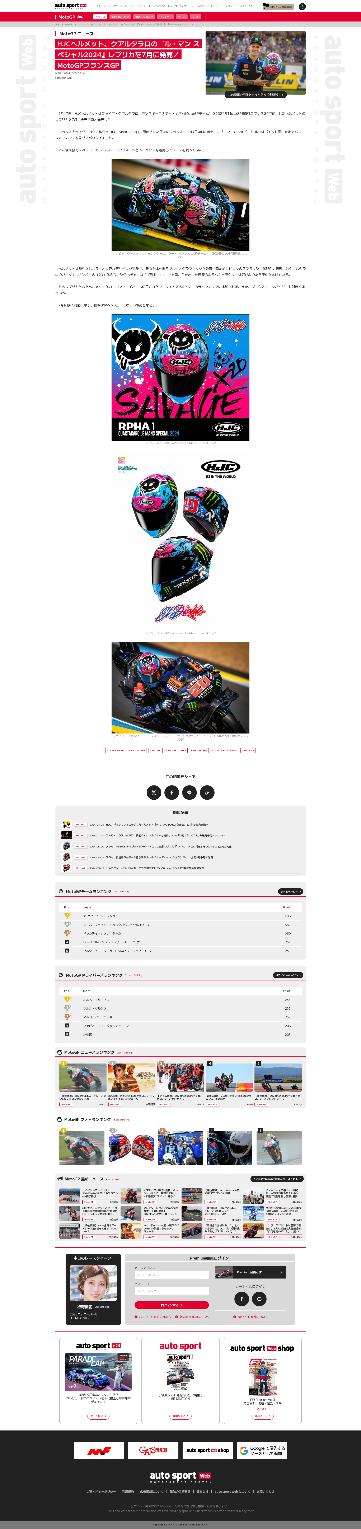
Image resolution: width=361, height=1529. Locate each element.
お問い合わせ (265, 1491)
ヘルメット (249, 750)
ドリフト (212, 6)
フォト (195, 17)
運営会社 (202, 1491)
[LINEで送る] (189, 792)
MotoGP (156, 750)
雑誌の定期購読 (180, 1491)
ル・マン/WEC (156, 6)
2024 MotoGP (116, 750)
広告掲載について (152, 1491)
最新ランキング (144, 17)
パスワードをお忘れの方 (155, 1317)
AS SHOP (246, 6)
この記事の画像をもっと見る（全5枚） (254, 94)
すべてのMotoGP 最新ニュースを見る (276, 1178)
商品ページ (261, 1416)
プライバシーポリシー (101, 1491)
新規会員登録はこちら (194, 1317)
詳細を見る (179, 1416)
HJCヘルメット (138, 750)
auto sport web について (232, 1491)
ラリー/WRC (196, 6)
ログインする (170, 1305)
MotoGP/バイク (177, 6)
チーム (182, 17)
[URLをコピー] (207, 792)
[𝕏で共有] (154, 792)
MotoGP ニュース (177, 750)
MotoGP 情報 (200, 750)
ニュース (100, 17)
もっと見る (96, 1416)
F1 (98, 6)
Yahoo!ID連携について (253, 1317)
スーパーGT (110, 6)
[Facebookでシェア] (171, 792)
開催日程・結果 (120, 17)
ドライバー (165, 17)
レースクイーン (229, 6)
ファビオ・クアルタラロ (225, 750)
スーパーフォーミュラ (132, 6)
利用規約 (128, 1491)
